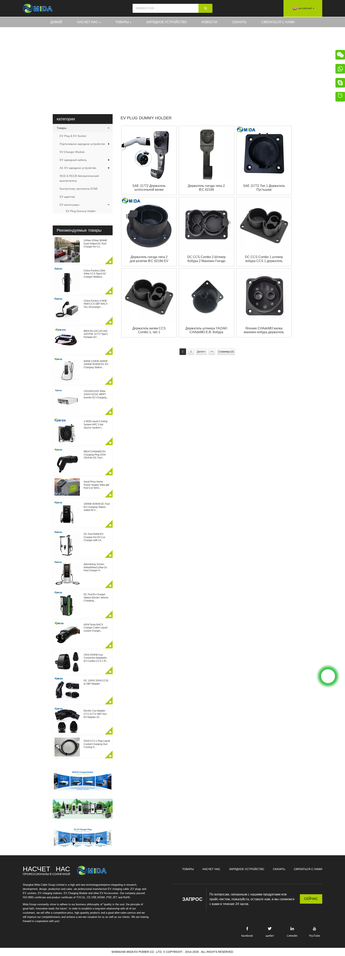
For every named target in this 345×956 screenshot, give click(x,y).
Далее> (201, 351)
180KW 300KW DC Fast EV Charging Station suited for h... (97, 506)
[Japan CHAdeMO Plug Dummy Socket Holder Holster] (264, 295)
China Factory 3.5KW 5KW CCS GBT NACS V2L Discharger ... (95, 303)
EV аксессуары (69, 204)
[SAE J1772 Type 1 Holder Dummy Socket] (264, 153)
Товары (122, 22)
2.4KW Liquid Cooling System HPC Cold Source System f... (95, 424)
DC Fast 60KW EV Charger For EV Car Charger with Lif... (94, 537)
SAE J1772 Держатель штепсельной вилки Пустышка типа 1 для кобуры (149, 187)
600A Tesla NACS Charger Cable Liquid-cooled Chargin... (96, 627)
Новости (209, 22)
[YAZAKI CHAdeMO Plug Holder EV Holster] (206, 295)
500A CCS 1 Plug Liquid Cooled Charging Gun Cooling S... (97, 744)
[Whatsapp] (328, 676)
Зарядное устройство (166, 22)
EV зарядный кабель (73, 159)
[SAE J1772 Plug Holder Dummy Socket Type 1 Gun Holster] (149, 153)
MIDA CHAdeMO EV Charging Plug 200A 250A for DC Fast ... (95, 454)
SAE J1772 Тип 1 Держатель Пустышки (264, 187)
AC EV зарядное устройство (78, 167)
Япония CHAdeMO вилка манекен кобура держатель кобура (264, 330)
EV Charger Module (72, 152)
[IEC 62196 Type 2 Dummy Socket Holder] (206, 153)
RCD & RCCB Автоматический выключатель (79, 178)
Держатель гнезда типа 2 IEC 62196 (206, 187)
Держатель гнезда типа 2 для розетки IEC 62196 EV (149, 258)
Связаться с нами (278, 22)
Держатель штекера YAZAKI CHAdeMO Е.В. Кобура (206, 330)
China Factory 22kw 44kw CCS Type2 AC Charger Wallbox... (95, 273)
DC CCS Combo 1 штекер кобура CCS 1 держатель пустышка (264, 259)
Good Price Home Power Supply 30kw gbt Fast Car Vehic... (96, 484)
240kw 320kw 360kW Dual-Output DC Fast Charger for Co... (95, 243)
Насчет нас (87, 22)
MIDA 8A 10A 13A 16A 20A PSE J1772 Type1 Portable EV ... (96, 334)
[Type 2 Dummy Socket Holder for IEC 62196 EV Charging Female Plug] (149, 224)
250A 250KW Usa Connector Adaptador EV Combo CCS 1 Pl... (96, 657)
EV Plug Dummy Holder (204, 65)
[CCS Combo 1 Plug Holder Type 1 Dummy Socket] (149, 295)
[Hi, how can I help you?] (340, 97)
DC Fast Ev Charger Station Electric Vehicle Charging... (96, 597)
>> (211, 351)
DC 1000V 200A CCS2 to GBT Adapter (96, 682)
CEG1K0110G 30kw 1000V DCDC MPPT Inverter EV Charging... (96, 394)
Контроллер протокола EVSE (79, 188)
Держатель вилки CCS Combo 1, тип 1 (149, 330)
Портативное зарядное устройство (82, 144)
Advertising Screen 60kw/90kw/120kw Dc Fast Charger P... (95, 567)
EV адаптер (67, 196)
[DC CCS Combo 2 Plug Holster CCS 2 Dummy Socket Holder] (206, 224)
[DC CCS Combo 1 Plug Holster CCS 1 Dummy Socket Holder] (264, 224)
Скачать (239, 22)
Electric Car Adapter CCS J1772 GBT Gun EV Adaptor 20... (95, 713)
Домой (56, 22)
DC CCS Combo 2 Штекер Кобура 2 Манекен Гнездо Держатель (206, 259)
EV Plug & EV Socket (73, 136)
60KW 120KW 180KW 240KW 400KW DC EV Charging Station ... (96, 364)
